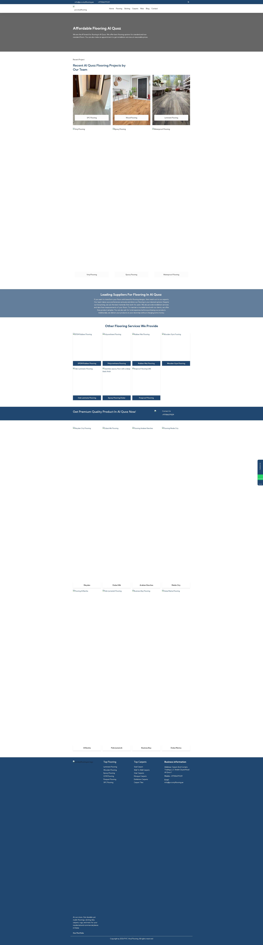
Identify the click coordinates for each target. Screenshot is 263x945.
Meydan (87, 585)
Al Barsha (87, 748)
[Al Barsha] (87, 591)
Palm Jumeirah (116, 748)
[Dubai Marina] (176, 591)
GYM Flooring (108, 776)
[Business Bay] (146, 591)
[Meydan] (87, 428)
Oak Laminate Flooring (87, 398)
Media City (176, 585)
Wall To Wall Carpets (142, 770)
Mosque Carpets (140, 776)
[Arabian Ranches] (146, 428)
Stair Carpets (139, 773)
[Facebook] (177, 2)
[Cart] (187, 8)
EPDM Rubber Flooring (87, 363)
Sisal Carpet (138, 767)
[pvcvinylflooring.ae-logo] (86, 838)
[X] (188, 2)
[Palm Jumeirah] (117, 591)
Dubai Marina (176, 748)
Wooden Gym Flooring (176, 363)
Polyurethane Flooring (117, 363)
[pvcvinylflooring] (80, 8)
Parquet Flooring (109, 779)
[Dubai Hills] (117, 428)
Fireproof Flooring (146, 398)
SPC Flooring (108, 782)
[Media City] (176, 428)
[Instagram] (181, 2)
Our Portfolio (78, 933)
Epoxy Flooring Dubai (116, 398)
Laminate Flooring (110, 767)
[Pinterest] (184, 2)
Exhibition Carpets (141, 779)
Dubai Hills (117, 585)
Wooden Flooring (110, 770)
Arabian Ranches (146, 585)
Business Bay (146, 748)
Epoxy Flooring (109, 773)
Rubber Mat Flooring (146, 363)
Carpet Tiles (138, 782)
